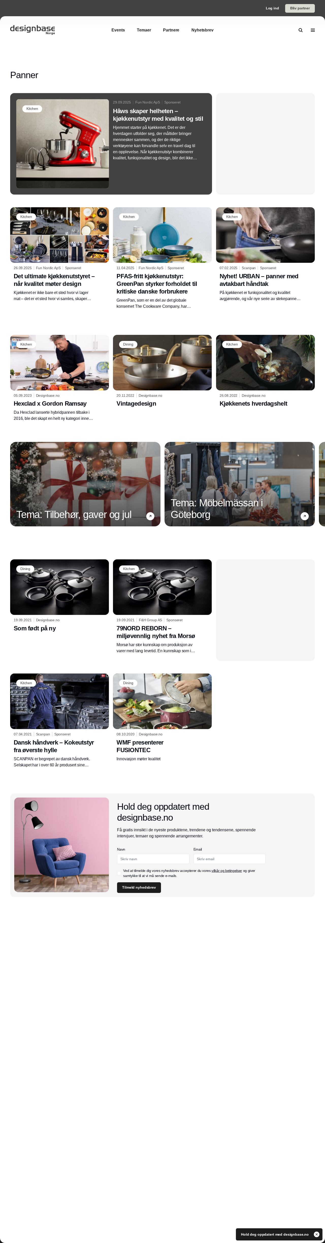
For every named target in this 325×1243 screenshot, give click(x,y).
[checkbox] (119, 873)
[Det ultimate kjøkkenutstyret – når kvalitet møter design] (59, 254)
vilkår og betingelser (227, 871)
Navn (121, 849)
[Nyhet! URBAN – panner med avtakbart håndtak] (265, 254)
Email (197, 849)
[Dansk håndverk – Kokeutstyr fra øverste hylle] (59, 721)
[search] (301, 30)
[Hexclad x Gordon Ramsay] (59, 378)
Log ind (272, 8)
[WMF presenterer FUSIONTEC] (162, 718)
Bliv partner (300, 8)
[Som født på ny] (59, 596)
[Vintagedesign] (162, 372)
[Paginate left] (14, 484)
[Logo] (32, 30)
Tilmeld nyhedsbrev (139, 887)
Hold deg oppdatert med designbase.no (275, 1234)
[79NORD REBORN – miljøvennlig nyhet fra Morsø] (162, 606)
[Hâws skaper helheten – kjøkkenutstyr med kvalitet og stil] (111, 144)
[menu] (313, 30)
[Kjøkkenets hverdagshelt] (265, 372)
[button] (150, 516)
